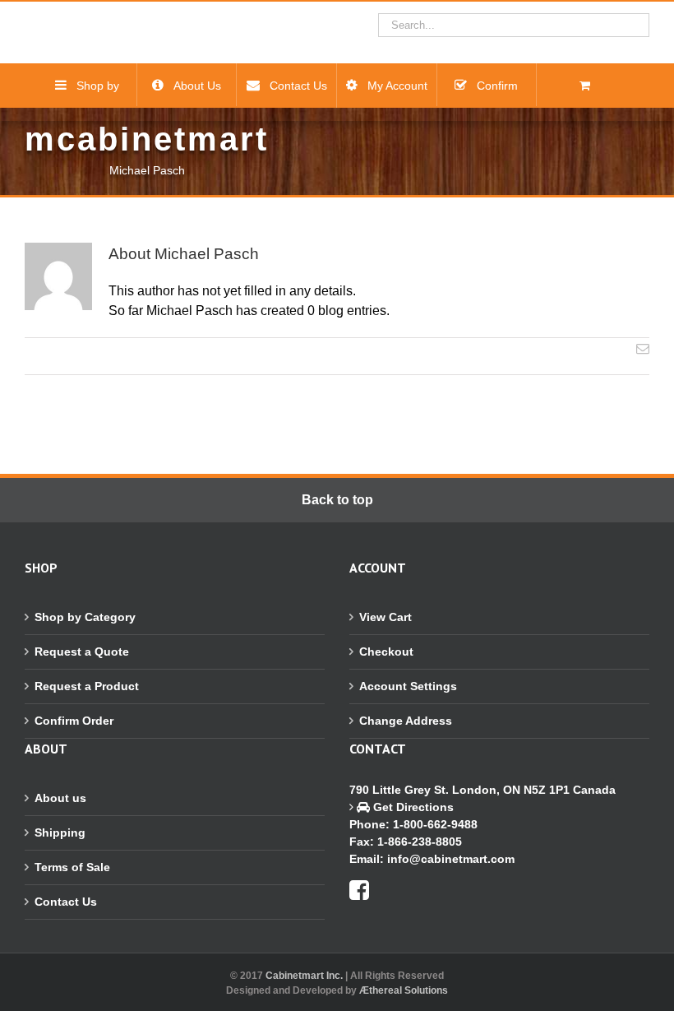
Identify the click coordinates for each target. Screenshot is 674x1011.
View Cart (385, 617)
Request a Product (87, 686)
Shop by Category (85, 617)
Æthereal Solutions (403, 990)
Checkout (386, 651)
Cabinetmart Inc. (304, 975)
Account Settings (408, 686)
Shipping (60, 832)
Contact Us (66, 901)
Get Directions (412, 807)
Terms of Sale (72, 867)
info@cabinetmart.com (451, 858)
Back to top (337, 500)
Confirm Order (74, 720)
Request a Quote (82, 651)
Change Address (405, 720)
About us (60, 798)
